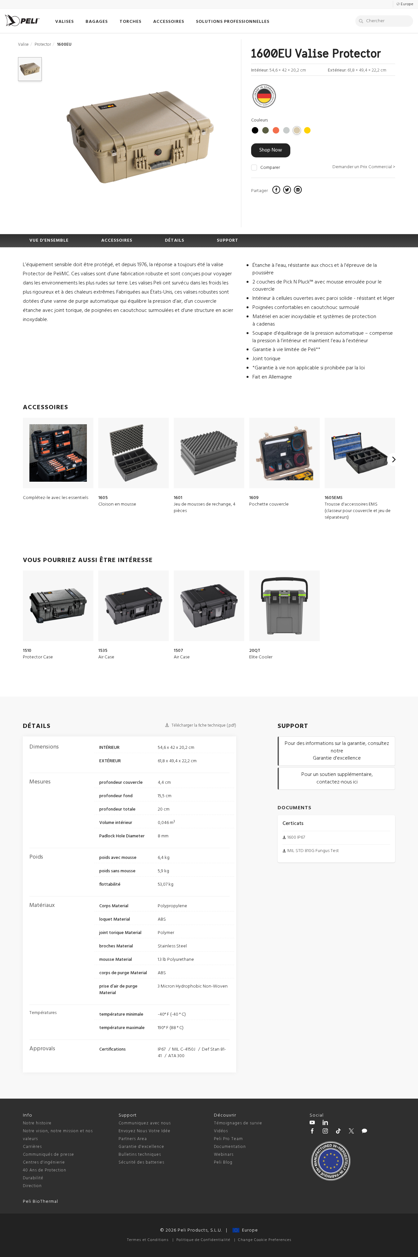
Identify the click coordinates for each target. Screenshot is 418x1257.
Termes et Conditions (148, 1240)
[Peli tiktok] (338, 1132)
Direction (32, 1186)
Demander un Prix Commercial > (363, 167)
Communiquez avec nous (145, 1123)
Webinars (223, 1154)
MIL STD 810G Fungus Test (313, 851)
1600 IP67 (296, 837)
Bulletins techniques (140, 1154)
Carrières (32, 1146)
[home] (22, 20)
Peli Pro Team (228, 1139)
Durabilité (33, 1178)
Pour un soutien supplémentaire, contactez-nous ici (337, 778)
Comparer (270, 168)
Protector (43, 44)
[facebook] (277, 190)
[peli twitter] (351, 1132)
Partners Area (133, 1139)
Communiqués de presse (48, 1154)
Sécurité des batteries (141, 1162)
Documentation (230, 1146)
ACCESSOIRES (116, 240)
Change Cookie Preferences (264, 1240)
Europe (248, 1230)
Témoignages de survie (238, 1123)
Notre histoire (37, 1123)
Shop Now (270, 150)
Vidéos (221, 1131)
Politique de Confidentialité (203, 1240)
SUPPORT (227, 240)
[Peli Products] (312, 1132)
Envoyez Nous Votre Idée (144, 1131)
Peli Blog (223, 1162)
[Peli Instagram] (325, 1132)
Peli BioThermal (40, 1201)
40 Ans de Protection (44, 1170)
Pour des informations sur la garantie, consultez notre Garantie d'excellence (337, 751)
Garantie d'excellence (141, 1146)
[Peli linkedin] (325, 1123)
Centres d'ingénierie (44, 1162)
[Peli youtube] (312, 1123)
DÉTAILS (174, 240)
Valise (23, 44)
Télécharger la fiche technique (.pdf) (203, 725)
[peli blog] (364, 1132)
